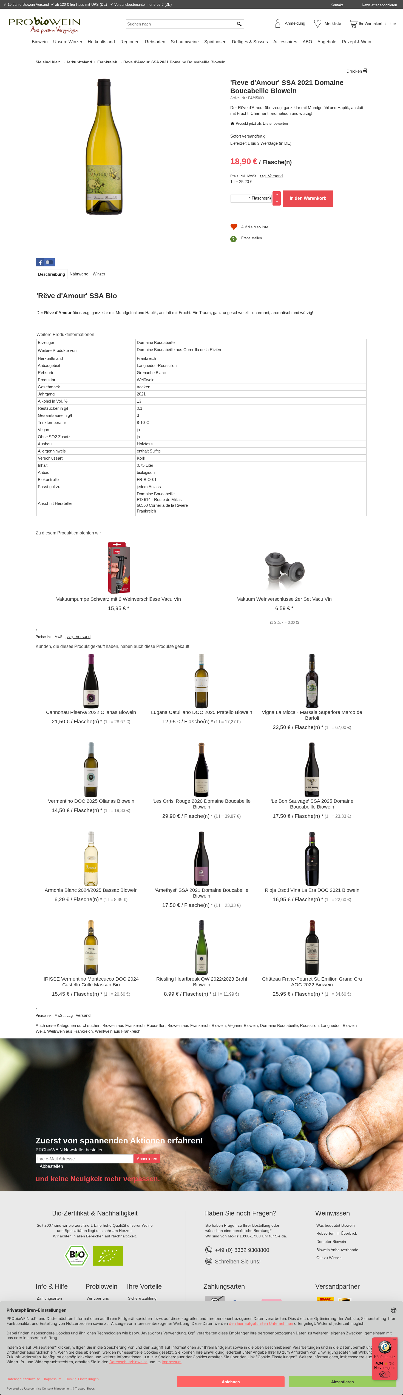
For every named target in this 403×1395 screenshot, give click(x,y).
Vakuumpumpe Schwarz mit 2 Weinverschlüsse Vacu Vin (118, 599)
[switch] (384, 1374)
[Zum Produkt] (118, 567)
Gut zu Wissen (329, 1258)
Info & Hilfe (52, 1286)
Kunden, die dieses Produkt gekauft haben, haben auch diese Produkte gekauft (112, 646)
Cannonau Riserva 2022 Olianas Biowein (91, 712)
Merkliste (333, 23)
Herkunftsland (101, 41)
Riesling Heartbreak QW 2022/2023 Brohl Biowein (201, 981)
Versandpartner (337, 1286)
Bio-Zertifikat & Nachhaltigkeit (95, 1213)
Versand (275, 175)
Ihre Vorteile (144, 1286)
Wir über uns (98, 1298)
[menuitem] (39, 42)
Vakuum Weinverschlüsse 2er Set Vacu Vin (284, 599)
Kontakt (337, 5)
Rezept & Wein (356, 41)
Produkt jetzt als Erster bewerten (262, 123)
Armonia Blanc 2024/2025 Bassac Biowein (91, 890)
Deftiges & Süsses (250, 41)
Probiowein (101, 1286)
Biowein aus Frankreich (123, 1025)
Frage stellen (251, 238)
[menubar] (201, 43)
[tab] (51, 274)
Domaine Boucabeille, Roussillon (289, 1025)
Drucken (354, 71)
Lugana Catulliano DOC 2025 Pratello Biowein (201, 712)
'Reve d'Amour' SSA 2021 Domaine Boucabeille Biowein (287, 87)
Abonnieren (147, 1158)
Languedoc (330, 1025)
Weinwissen (332, 1213)
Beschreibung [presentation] (51, 274)
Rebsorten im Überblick (336, 1233)
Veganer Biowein (243, 1025)
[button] (45, 262)
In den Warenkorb (308, 198)
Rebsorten (155, 41)
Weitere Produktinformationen (65, 334)
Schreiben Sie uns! (238, 1262)
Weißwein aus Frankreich (70, 1031)
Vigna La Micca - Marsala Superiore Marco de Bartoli (312, 715)
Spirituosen (215, 41)
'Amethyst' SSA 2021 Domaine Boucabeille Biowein (201, 893)
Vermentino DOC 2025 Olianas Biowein (91, 801)
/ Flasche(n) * (77, 721)
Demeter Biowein (331, 1241)
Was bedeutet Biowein (335, 1225)
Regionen (130, 41)
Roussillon (156, 1025)
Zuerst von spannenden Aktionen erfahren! (119, 1140)
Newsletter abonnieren (379, 5)
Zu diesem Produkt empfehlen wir (68, 533)
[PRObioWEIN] (44, 25)
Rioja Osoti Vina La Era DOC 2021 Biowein (312, 890)
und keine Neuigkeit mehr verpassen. (98, 1179)
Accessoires (285, 41)
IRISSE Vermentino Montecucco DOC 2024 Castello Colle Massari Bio (91, 981)
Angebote (326, 41)
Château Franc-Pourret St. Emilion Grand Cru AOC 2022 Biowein (312, 981)
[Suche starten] (239, 24)
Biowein (40, 41)
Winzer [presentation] (99, 274)
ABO (307, 41)
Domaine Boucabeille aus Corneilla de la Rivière (179, 349)
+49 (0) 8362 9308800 (242, 1250)
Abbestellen (51, 1166)
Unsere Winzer (67, 41)
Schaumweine (185, 41)
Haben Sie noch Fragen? (240, 1213)
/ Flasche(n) (261, 161)
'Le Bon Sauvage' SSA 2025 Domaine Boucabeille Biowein (312, 804)
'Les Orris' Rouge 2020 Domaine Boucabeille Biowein (202, 804)
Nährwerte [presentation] (79, 274)
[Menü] (394, 1340)
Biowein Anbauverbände (337, 1250)
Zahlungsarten (49, 1298)
